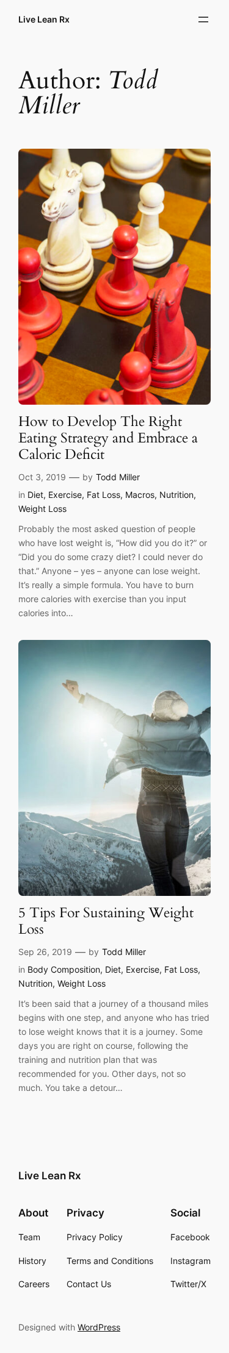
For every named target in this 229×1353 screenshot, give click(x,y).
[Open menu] (203, 19)
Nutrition (176, 494)
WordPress (99, 1327)
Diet (35, 494)
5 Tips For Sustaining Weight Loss (106, 921)
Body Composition (63, 969)
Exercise (65, 494)
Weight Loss (42, 508)
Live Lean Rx (44, 19)
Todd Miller (118, 477)
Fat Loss (103, 494)
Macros (139, 494)
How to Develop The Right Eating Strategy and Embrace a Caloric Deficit (108, 439)
